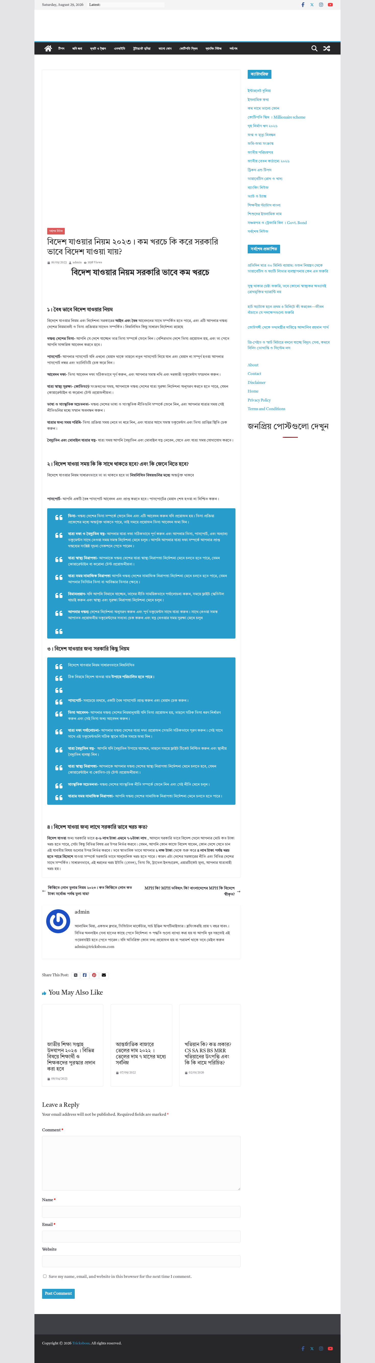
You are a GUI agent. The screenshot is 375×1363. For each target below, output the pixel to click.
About (253, 365)
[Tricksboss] (48, 48)
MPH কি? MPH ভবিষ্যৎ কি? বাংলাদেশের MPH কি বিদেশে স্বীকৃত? (190, 892)
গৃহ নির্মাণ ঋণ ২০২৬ (263, 126)
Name (49, 1200)
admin (77, 262)
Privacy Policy (259, 401)
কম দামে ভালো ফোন (263, 109)
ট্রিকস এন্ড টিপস (259, 170)
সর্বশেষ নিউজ (56, 231)
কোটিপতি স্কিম (188, 48)
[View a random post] (327, 48)
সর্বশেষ (233, 48)
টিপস (61, 48)
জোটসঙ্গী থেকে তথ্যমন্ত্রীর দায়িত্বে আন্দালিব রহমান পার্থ (288, 328)
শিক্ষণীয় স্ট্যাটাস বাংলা (264, 205)
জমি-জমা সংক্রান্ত (260, 144)
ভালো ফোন (165, 48)
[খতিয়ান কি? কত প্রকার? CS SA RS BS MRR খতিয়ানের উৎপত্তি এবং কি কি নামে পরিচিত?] (210, 1007)
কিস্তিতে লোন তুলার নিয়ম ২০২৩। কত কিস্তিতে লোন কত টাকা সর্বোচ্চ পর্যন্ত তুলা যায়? (90, 891)
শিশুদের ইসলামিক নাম (265, 214)
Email (48, 1225)
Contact (254, 374)
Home (253, 392)
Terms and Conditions (266, 409)
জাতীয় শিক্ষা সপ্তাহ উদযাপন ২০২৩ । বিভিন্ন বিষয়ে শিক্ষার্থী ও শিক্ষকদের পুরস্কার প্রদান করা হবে (71, 1057)
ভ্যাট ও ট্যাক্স (98, 48)
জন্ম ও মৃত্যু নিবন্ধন (262, 135)
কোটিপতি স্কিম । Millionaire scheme (276, 118)
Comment (52, 1130)
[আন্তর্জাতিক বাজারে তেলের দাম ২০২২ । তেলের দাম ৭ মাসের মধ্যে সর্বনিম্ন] (141, 1007)
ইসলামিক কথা (258, 100)
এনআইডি (119, 48)
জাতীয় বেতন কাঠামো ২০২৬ (269, 161)
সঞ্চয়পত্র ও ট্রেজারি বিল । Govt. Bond (277, 223)
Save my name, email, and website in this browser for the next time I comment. (120, 1277)
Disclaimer (257, 383)
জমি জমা (77, 48)
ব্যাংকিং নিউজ (213, 48)
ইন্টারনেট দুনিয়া (142, 48)
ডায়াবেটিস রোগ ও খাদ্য (265, 179)
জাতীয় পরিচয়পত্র (260, 153)
